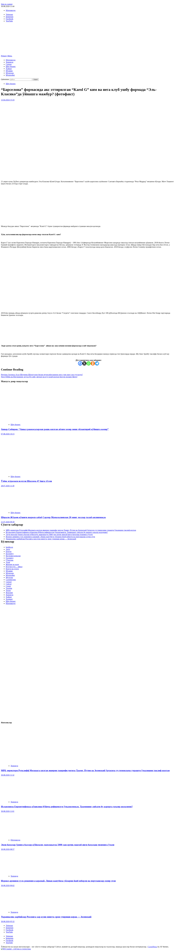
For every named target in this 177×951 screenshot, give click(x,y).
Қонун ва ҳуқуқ (12, 569)
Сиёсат (9, 584)
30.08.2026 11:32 (7, 775)
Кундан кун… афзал (14, 567)
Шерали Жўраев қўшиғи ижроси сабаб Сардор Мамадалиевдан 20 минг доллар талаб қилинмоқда (53, 517)
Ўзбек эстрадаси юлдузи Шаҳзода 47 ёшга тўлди (26, 481)
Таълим (9, 588)
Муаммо (9, 71)
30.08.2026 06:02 (7, 885)
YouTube (9, 932)
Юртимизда (10, 10)
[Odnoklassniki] (93, 363)
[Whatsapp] (88, 363)
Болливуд (9, 554)
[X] (84, 363)
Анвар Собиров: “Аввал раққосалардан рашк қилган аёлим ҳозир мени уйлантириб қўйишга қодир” (55, 429)
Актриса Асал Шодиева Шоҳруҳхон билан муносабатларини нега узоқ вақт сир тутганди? (42, 375)
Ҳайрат (9, 69)
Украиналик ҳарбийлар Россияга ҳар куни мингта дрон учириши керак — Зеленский (41, 539)
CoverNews (152, 947)
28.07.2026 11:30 (7, 486)
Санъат (9, 64)
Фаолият (9, 593)
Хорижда (9, 62)
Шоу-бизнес (11, 66)
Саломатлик (11, 580)
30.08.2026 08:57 (7, 849)
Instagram (9, 928)
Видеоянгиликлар (13, 556)
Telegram (9, 926)
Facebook (9, 930)
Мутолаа (9, 577)
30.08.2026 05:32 (7, 921)
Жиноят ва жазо (12, 564)
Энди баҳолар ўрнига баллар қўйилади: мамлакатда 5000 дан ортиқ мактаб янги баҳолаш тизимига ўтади (49, 534)
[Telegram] (97, 363)
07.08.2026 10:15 (7, 434)
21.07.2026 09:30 (7, 522)
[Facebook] (80, 363)
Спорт (8, 586)
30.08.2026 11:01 (7, 811)
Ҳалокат (9, 599)
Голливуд (9, 558)
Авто (8, 549)
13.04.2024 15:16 (7, 100)
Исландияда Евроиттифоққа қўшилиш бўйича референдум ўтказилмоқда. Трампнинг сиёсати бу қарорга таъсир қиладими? (57, 532)
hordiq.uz (9, 547)
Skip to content (6, 4)
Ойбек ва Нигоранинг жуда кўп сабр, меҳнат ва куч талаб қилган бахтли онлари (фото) (39, 377)
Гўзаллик (9, 560)
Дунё (8, 562)
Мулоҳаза (10, 73)
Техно (8, 590)
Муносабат (10, 75)
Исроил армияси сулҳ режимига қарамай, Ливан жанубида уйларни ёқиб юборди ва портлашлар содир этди (50, 537)
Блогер (8, 551)
